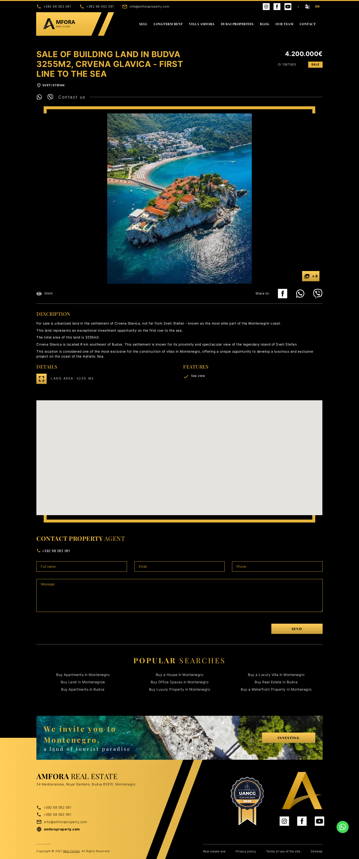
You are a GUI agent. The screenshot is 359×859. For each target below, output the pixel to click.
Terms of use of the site (283, 851)
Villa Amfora (202, 24)
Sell (143, 24)
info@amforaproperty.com (149, 6)
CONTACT (308, 24)
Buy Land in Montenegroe (83, 682)
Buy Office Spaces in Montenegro (180, 682)
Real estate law (214, 851)
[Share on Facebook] (282, 293)
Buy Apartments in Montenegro (82, 675)
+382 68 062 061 (57, 6)
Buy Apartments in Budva (83, 689)
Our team (284, 24)
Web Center (71, 851)
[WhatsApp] (41, 97)
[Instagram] (266, 6)
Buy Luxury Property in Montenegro (179, 689)
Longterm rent (168, 24)
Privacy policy (246, 851)
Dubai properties (237, 24)
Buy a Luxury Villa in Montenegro (276, 675)
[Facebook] (277, 6)
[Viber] (52, 97)
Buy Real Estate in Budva (276, 682)
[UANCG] (247, 801)
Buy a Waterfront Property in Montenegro (276, 689)
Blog (264, 24)
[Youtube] (288, 6)
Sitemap (317, 851)
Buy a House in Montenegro (179, 675)
